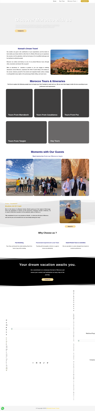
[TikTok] (44, 362)
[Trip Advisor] (33, 362)
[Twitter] (47, 362)
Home (6, 340)
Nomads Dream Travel (53, 408)
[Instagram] (40, 362)
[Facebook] (36, 362)
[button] (86, 1)
